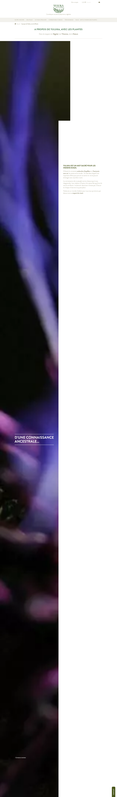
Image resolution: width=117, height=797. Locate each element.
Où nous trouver (40, 20)
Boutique (30, 20)
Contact (114, 792)
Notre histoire (19, 20)
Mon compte (74, 2)
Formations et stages (55, 20)
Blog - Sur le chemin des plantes (86, 20)
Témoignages (69, 20)
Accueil (18, 24)
